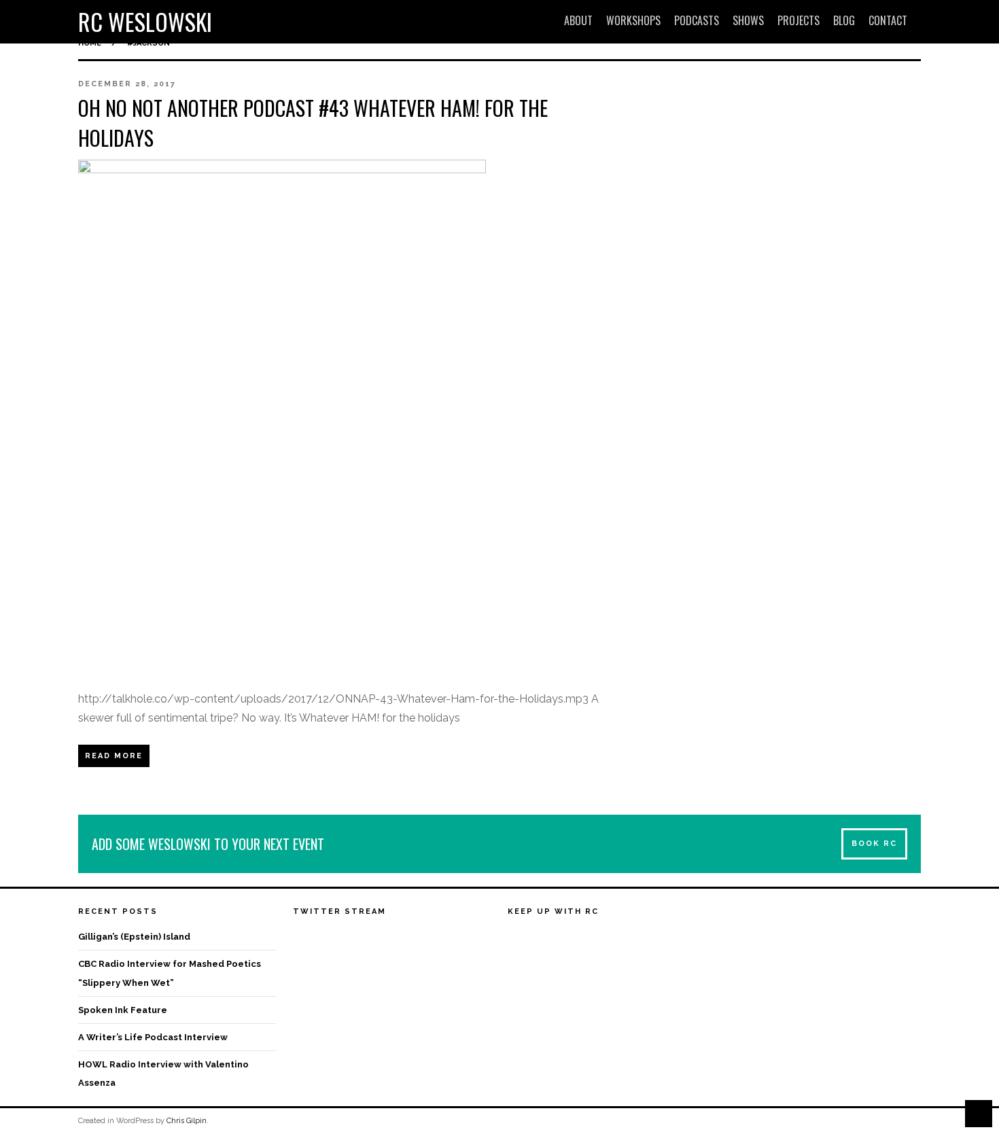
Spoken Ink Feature (122, 1010)
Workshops (633, 20)
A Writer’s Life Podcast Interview (153, 1037)
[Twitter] (544, 938)
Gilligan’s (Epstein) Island (134, 937)
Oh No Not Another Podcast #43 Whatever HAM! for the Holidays (313, 122)
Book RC (874, 843)
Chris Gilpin (186, 1120)
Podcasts (696, 20)
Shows (748, 20)
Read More (114, 755)
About (578, 20)
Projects (798, 20)
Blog (844, 20)
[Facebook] (518, 938)
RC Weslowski (145, 21)
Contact (888, 20)
